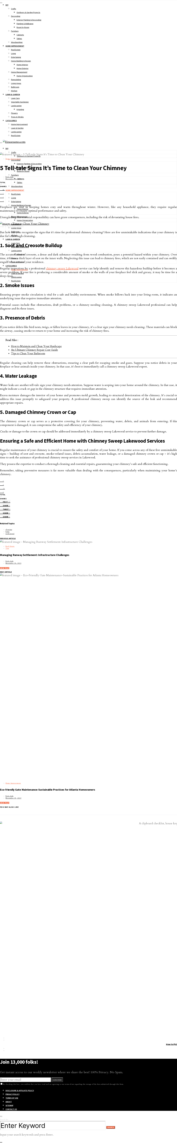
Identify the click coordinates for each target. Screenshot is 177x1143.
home (8, 532)
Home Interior (22, 64)
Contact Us (11, 1109)
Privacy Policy (12, 1094)
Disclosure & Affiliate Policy (20, 1090)
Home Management (19, 72)
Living (13, 53)
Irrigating (20, 109)
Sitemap (9, 1105)
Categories (11, 120)
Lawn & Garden (13, 94)
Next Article (6, 572)
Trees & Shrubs (17, 117)
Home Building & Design (21, 61)
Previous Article (8, 538)
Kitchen (14, 91)
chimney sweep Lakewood (62, 268)
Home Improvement (15, 46)
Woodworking (17, 42)
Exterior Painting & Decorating (29, 20)
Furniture (15, 31)
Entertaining (16, 57)
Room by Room (23, 27)
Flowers (14, 113)
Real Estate (15, 49)
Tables (19, 38)
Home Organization (25, 76)
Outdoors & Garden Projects (28, 12)
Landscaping (16, 105)
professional (10, 534)
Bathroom (15, 87)
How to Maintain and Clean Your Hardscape (36, 346)
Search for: (4, 1120)
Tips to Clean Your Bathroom (28, 353)
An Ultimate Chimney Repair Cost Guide (34, 350)
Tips (7, 548)
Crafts (13, 8)
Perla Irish (9, 177)
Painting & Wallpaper (25, 23)
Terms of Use (12, 1098)
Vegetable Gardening (20, 102)
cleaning (9, 530)
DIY (7, 5)
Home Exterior (22, 68)
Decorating (15, 16)
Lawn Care (15, 98)
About (9, 1101)
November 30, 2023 (13, 179)
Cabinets (20, 35)
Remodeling (16, 79)
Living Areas (16, 83)
